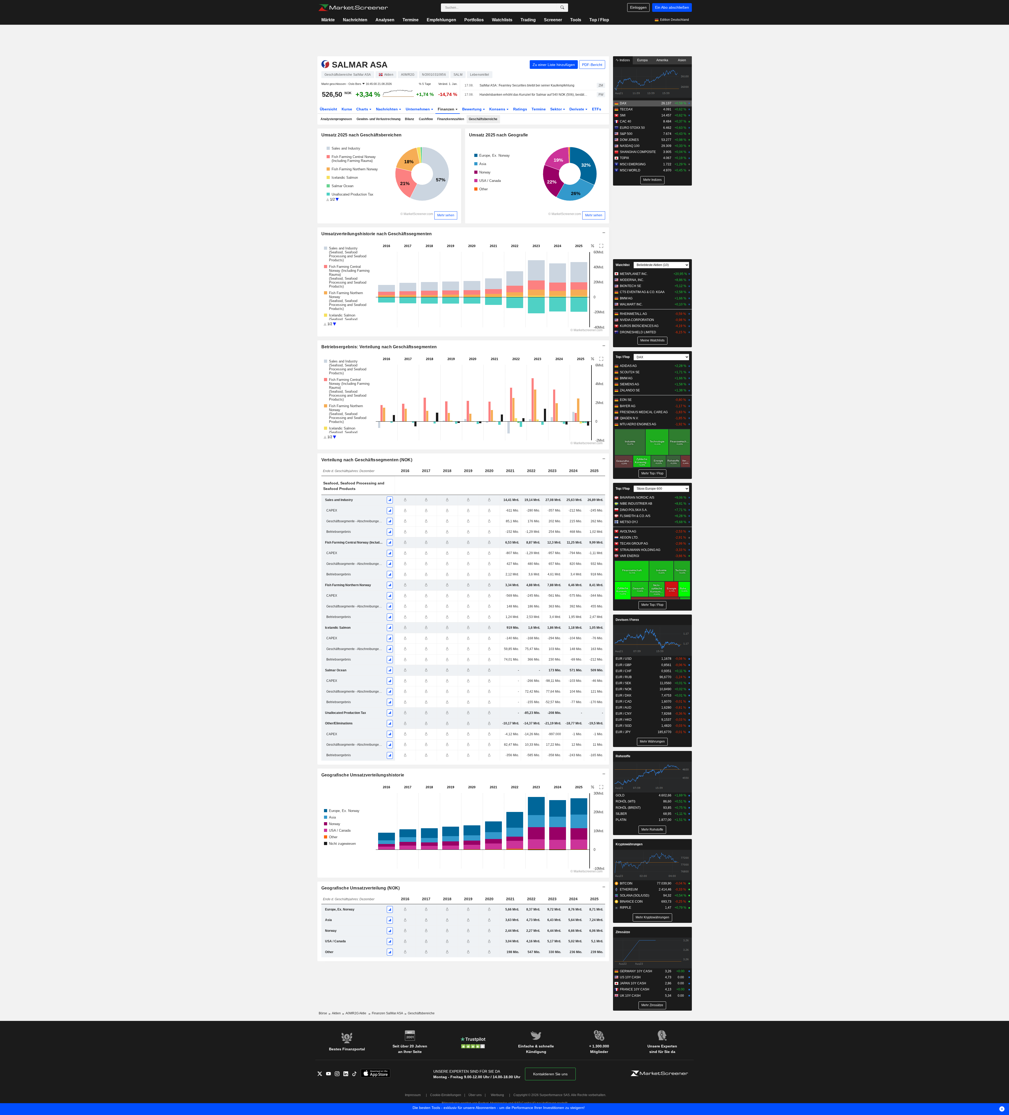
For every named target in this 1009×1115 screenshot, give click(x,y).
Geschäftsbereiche (483, 119)
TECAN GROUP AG (634, 543)
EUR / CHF (623, 671)
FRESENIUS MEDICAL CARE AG (644, 412)
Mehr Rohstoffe (652, 829)
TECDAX (626, 109)
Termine (411, 20)
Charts (362, 109)
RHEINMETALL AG (633, 314)
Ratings (520, 109)
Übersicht (328, 109)
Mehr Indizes (652, 180)
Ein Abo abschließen (672, 7)
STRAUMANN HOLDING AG (640, 550)
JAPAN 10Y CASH (633, 983)
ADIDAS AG (628, 366)
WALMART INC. (631, 304)
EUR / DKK (623, 695)
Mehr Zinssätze (652, 1005)
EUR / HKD (624, 720)
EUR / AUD (623, 707)
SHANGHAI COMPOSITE (638, 152)
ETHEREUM (629, 889)
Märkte (328, 20)
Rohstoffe (623, 756)
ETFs (596, 109)
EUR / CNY (624, 713)
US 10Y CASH (630, 977)
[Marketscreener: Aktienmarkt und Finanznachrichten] (353, 8)
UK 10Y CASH (630, 996)
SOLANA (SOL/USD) (634, 895)
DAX (623, 103)
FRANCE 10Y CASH (634, 989)
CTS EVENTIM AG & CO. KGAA (642, 292)
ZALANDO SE (630, 390)
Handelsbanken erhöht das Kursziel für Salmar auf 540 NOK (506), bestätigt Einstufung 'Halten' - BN (534, 94)
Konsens (497, 109)
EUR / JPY (623, 732)
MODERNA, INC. (632, 280)
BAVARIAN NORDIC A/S (637, 497)
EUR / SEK (623, 683)
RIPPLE (625, 907)
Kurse (347, 109)
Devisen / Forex (627, 620)
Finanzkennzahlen (450, 119)
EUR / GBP (623, 665)
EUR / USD (624, 659)
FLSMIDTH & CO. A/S (635, 516)
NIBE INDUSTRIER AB (636, 503)
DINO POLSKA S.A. (633, 510)
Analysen (384, 20)
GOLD (620, 795)
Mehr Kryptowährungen (652, 917)
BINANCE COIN (631, 901)
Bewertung (472, 109)
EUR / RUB (624, 677)
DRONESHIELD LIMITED (638, 332)
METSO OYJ (629, 522)
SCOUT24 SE (630, 372)
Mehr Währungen (652, 741)
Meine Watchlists (652, 340)
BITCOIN (626, 883)
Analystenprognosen (336, 119)
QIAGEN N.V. (629, 418)
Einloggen (638, 7)
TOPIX (624, 158)
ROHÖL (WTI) (625, 801)
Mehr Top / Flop (652, 473)
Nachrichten (355, 20)
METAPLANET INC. (634, 274)
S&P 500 (626, 134)
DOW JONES (629, 140)
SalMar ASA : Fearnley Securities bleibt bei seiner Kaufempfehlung (527, 85)
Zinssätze (623, 932)
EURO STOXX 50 (632, 128)
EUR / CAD (624, 701)
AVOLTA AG (628, 531)
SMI (622, 115)
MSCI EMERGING (633, 164)
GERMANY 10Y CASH (636, 971)
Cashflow (426, 119)
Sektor (556, 109)
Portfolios (474, 20)
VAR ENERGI (629, 556)
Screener (553, 20)
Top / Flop (599, 20)
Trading (528, 20)
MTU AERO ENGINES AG (638, 424)
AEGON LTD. (629, 537)
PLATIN (621, 820)
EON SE (626, 400)
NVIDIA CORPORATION (637, 320)
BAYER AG (627, 406)
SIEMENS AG (629, 384)
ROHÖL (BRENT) (628, 808)
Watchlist (623, 265)
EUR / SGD (624, 726)
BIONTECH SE (630, 286)
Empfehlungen (441, 20)
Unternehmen (418, 109)
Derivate (577, 109)
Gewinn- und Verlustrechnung (378, 119)
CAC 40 (625, 121)
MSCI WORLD (630, 170)
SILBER (621, 814)
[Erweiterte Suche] (562, 7)
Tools (575, 20)
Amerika (662, 60)
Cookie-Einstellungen (445, 1095)
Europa (642, 60)
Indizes (624, 60)
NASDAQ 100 (630, 146)
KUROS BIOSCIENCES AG (639, 326)
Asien (682, 60)
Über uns (475, 1095)
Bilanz (409, 119)
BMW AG (626, 298)
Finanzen (446, 109)
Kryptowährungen (629, 844)
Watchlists (502, 20)
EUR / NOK (624, 689)
